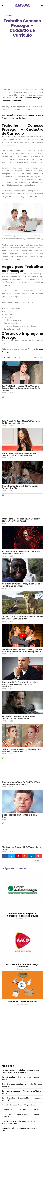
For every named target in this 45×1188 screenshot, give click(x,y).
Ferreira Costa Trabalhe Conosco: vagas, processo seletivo (19, 1122)
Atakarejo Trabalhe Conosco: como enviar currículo (19, 1129)
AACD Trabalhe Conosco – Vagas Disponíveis (22, 965)
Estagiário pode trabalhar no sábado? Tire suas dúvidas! (22, 1085)
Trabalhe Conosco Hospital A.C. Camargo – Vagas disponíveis (22, 914)
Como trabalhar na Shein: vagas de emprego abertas (20, 1078)
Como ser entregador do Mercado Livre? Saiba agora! (21, 1092)
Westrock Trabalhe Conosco (22, 1001)
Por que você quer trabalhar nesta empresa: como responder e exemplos (20, 1071)
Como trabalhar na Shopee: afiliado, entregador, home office (22, 1099)
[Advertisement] (22, 64)
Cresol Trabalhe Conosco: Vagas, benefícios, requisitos (20, 1115)
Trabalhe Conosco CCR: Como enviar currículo (21, 1109)
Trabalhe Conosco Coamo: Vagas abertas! (19, 1105)
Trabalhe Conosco (8, 15)
